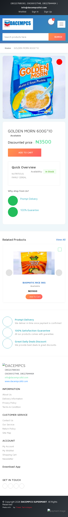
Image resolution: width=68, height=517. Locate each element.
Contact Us (7, 420)
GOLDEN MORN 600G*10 (26, 48)
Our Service (8, 424)
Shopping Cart (9, 454)
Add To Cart (25, 152)
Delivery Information (12, 398)
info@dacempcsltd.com (16, 377)
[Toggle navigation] (61, 24)
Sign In (34, 11)
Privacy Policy (9, 402)
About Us (7, 394)
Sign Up (47, 11)
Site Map (6, 432)
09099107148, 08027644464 (19, 373)
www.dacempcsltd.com (16, 381)
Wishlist (22, 11)
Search (58, 36)
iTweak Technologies (24, 507)
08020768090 (12, 369)
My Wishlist (8, 450)
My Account (8, 446)
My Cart (53, 19)
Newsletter (7, 458)
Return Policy (9, 428)
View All (61, 239)
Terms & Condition (11, 407)
